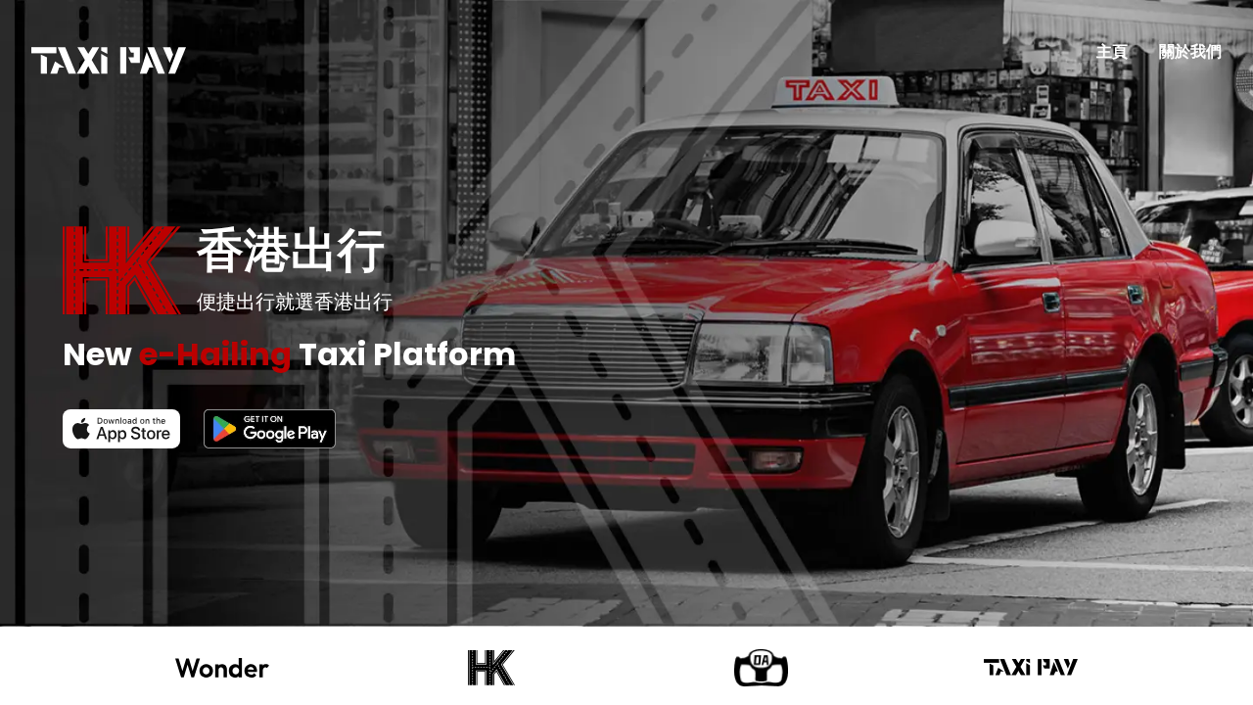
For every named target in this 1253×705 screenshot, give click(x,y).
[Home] (108, 60)
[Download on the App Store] (121, 428)
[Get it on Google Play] (270, 428)
